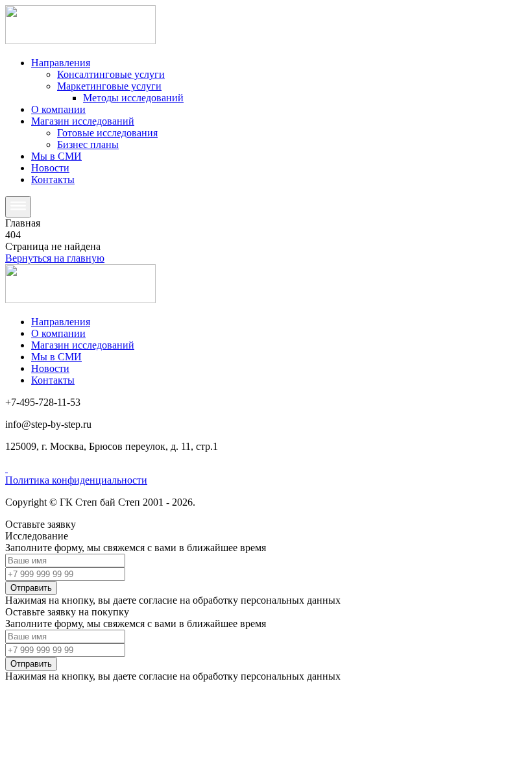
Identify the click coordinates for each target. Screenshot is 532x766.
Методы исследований (133, 97)
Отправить (31, 588)
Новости (50, 167)
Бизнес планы (88, 144)
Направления (60, 62)
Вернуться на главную (54, 258)
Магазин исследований (82, 121)
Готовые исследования (107, 132)
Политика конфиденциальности (76, 480)
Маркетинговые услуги (109, 86)
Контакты (53, 179)
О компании (58, 109)
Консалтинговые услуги (111, 74)
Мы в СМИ (56, 156)
